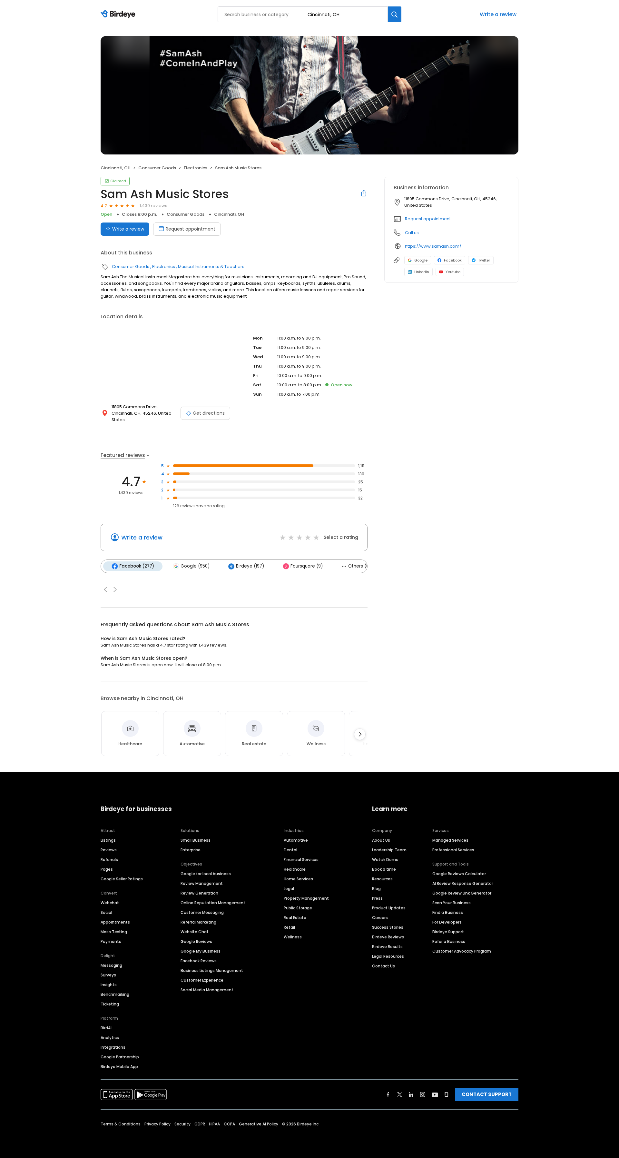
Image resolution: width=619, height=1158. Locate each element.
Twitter (484, 260)
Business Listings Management (212, 970)
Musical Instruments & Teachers (211, 266)
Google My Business (201, 951)
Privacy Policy (157, 1124)
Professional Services (453, 850)
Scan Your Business (451, 903)
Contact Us (383, 966)
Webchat (110, 903)
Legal (289, 888)
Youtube (453, 271)
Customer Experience (202, 980)
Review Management (202, 883)
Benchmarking (115, 994)
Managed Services (450, 840)
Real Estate (295, 917)
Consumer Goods (157, 168)
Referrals (109, 859)
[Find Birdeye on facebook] (388, 1094)
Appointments (115, 922)
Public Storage (298, 908)
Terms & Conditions (121, 1124)
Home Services (298, 879)
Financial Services (301, 859)
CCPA (229, 1124)
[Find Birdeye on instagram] (422, 1094)
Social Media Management (207, 990)
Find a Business (447, 912)
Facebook (453, 260)
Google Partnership (120, 1057)
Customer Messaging (202, 912)
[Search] (394, 14)
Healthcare (295, 869)
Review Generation (199, 893)
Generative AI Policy (258, 1124)
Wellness (293, 937)
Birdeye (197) (250, 566)
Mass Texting (114, 932)
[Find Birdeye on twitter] (399, 1094)
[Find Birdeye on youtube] (435, 1094)
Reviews (109, 850)
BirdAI (106, 1028)
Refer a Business (448, 941)
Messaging (111, 965)
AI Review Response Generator (462, 883)
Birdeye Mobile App (119, 1066)
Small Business (196, 840)
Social (106, 912)
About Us (381, 840)
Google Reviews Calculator (459, 873)
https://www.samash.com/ (433, 246)
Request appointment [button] (428, 219)
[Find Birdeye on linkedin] (411, 1094)
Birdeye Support (448, 932)
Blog (376, 888)
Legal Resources (388, 956)
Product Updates (389, 908)
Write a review (498, 14)
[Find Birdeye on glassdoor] (446, 1094)
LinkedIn (421, 271)
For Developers (447, 922)
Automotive (296, 840)
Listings (108, 840)
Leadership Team (389, 850)
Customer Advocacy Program (461, 951)
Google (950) (195, 566)
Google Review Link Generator (461, 893)
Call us (412, 233)
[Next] (360, 734)
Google (420, 260)
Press (377, 898)
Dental (290, 850)
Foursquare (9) (306, 566)
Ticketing (110, 1004)
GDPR (199, 1124)
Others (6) (359, 566)
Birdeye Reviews (388, 937)
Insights (109, 984)
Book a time (384, 869)
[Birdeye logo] (119, 14)
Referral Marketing (198, 922)
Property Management (306, 898)
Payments (111, 941)
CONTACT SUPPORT (487, 1094)
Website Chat (195, 932)
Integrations (113, 1047)
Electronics (195, 168)
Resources (382, 879)
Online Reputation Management (213, 903)
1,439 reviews (153, 206)
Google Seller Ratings (122, 879)
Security (182, 1124)
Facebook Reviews (199, 961)
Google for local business (206, 873)
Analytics (110, 1037)
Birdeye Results (387, 946)
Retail (289, 927)
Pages (107, 869)
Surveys (108, 975)
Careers (380, 917)
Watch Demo (385, 859)
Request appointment (190, 229)
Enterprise (191, 850)
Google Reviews (196, 941)
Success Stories (387, 927)
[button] (105, 589)
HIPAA (214, 1124)
